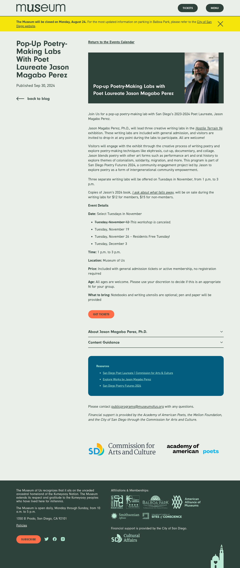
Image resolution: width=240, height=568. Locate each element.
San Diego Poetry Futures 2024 (122, 386)
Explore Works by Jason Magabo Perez (127, 379)
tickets (188, 8)
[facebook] (54, 539)
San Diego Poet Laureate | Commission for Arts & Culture (138, 373)
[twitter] (46, 539)
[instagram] (62, 539)
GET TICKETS (101, 314)
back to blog (38, 98)
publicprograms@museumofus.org (137, 406)
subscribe (28, 539)
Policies (21, 525)
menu (215, 8)
